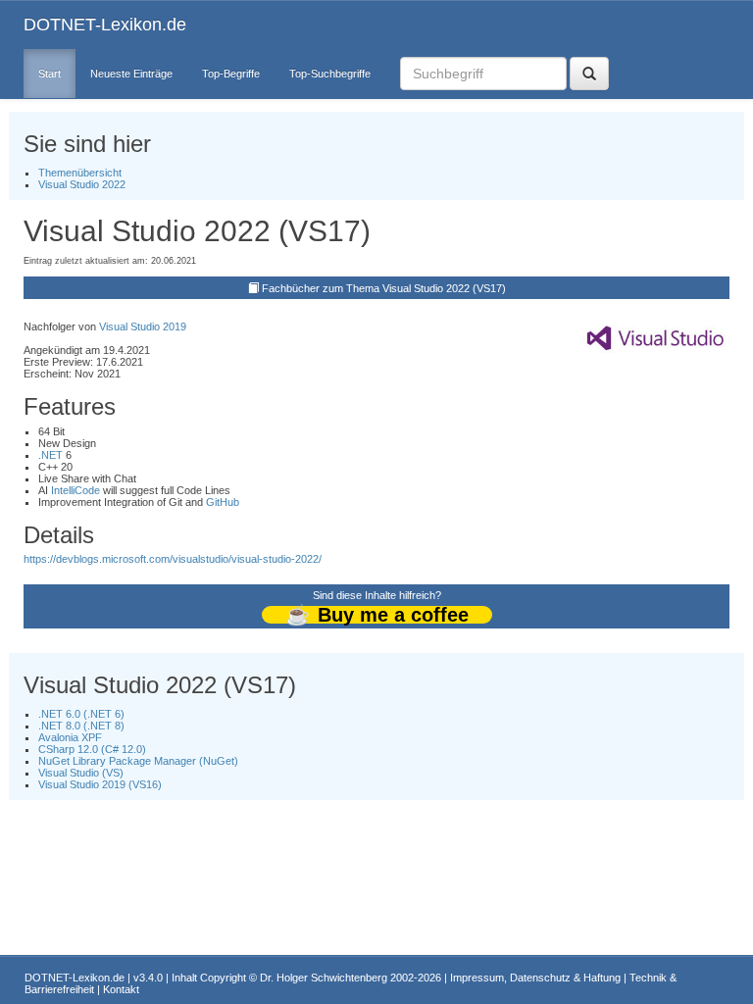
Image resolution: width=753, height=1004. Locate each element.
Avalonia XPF (70, 737)
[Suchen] (589, 73)
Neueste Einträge (131, 73)
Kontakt (121, 989)
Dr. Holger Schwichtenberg (323, 977)
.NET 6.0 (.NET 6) (81, 714)
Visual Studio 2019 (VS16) (100, 784)
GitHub (222, 502)
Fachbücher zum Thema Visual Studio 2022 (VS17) (384, 288)
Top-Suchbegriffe (330, 73)
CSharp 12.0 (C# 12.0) (92, 749)
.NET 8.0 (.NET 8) (81, 725)
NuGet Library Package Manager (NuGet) (138, 761)
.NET (50, 455)
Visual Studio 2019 (142, 326)
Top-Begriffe (231, 73)
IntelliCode (75, 490)
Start (49, 73)
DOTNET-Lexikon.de (105, 24)
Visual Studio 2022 (82, 184)
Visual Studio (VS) (81, 772)
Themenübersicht (80, 172)
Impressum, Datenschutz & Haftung (535, 977)
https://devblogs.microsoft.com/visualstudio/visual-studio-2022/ (173, 559)
